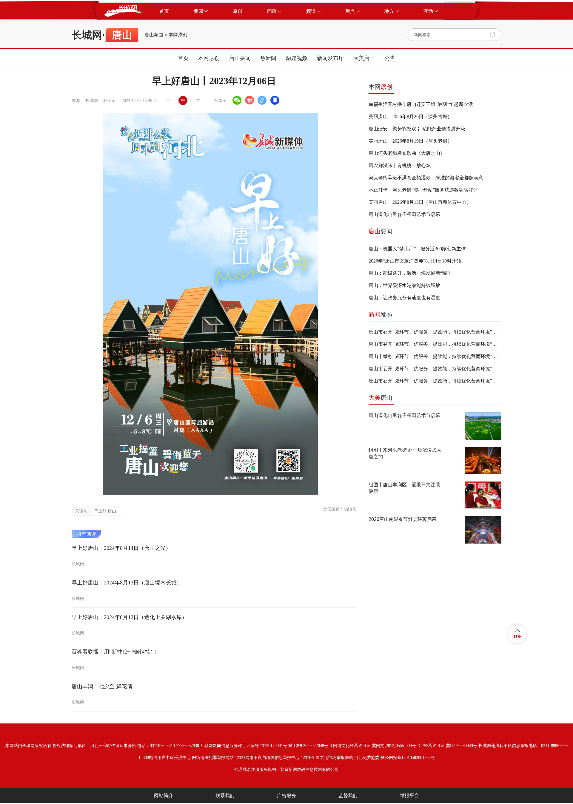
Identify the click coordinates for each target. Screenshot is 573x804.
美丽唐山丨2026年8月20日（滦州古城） (410, 116)
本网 (380, 87)
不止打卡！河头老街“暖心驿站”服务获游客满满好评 (423, 189)
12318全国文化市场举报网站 (327, 757)
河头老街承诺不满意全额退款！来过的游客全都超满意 (426, 177)
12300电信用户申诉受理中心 (164, 757)
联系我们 (225, 795)
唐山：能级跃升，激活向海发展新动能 (409, 273)
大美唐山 (364, 58)
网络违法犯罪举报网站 (213, 757)
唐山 (380, 397)
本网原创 (177, 35)
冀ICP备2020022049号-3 (310, 745)
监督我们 (348, 795)
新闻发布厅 (330, 58)
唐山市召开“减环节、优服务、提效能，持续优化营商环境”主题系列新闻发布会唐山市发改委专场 (435, 380)
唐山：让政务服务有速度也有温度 (404, 297)
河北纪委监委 (366, 757)
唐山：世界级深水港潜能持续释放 (404, 285)
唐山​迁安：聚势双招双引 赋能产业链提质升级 (417, 128)
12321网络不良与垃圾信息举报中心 (267, 757)
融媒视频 (296, 58)
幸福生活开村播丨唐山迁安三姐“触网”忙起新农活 (421, 104)
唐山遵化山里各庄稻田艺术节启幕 (404, 214)
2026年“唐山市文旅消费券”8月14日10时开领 (415, 260)
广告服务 (286, 795)
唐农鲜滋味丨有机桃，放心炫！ (402, 165)
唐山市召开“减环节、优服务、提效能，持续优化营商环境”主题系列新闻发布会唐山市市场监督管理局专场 (435, 368)
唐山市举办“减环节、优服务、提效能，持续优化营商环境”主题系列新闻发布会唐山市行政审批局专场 (435, 356)
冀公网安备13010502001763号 (408, 757)
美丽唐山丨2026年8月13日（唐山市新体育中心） (420, 202)
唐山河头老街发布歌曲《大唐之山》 (407, 153)
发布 (380, 314)
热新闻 (268, 58)
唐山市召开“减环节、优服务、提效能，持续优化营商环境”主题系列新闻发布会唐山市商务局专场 (435, 331)
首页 (183, 58)
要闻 (380, 231)
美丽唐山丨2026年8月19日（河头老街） (410, 140)
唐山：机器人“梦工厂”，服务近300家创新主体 (417, 248)
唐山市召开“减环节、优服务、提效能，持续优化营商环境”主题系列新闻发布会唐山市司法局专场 (435, 344)
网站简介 (163, 795)
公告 (389, 58)
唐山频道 (154, 35)
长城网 (87, 35)
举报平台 (409, 795)
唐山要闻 (240, 58)
